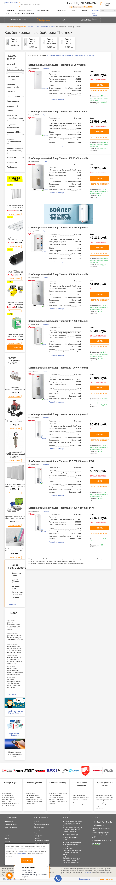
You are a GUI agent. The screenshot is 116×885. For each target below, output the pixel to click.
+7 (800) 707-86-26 (81, 3)
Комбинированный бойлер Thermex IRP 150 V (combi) (58, 227)
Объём (11, 92)
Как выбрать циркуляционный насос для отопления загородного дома (15, 671)
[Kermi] (108, 771)
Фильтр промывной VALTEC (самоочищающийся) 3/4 (17, 453)
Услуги (84, 10)
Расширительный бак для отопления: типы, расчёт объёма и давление (15, 638)
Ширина (12, 162)
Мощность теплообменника (14, 141)
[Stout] (29, 771)
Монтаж (10, 111)
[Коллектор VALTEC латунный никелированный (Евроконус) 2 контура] (15, 375)
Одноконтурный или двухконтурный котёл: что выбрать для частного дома (14, 649)
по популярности (78, 55)
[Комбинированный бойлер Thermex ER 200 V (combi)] (38, 293)
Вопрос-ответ (38, 833)
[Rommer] (97, 771)
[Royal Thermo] (85, 771)
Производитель (13, 77)
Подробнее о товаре (56, 99)
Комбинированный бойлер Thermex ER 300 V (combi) (58, 367)
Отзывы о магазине (105, 879)
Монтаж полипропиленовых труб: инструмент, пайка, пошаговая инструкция (14, 683)
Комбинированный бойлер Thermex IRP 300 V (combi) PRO (61, 508)
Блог (6, 830)
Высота (11, 158)
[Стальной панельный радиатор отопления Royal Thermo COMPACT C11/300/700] (15, 472)
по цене (43, 55)
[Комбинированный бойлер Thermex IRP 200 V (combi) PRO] (38, 476)
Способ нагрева (13, 96)
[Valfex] (40, 771)
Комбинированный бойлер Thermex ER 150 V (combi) (58, 158)
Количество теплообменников (15, 117)
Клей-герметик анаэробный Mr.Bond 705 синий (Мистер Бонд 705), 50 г (21, 550)
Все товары (15, 347)
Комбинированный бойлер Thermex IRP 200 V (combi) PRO (61, 461)
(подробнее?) (93, 103)
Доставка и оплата (25, 10)
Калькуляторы (9, 833)
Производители (39, 830)
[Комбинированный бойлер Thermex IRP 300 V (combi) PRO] (38, 522)
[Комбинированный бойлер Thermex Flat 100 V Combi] (38, 126)
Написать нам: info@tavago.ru (25, 13)
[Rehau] (18, 771)
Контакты (74, 10)
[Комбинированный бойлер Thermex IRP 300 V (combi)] (38, 429)
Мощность (13, 106)
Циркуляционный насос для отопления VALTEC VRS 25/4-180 (19, 421)
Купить (99, 85)
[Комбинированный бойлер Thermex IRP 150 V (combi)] (38, 242)
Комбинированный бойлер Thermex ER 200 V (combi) (58, 274)
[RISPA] (63, 771)
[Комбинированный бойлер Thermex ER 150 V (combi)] (38, 177)
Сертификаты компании (14, 734)
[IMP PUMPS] (74, 771)
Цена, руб (11, 64)
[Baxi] (52, 771)
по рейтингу (91, 55)
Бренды (7, 836)
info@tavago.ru (99, 825)
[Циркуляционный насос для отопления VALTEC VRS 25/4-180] (15, 408)
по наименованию (54, 55)
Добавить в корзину (14, 214)
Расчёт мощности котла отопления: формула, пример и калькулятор (14, 660)
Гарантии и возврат (43, 10)
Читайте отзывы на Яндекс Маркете (15, 712)
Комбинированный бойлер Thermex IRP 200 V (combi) (58, 321)
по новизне (66, 55)
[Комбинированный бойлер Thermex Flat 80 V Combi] (38, 80)
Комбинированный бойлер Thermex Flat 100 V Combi (58, 111)
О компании (10, 10)
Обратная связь (84, 879)
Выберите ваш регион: (95, 13)
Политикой (22, 853)
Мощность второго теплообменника (15, 150)
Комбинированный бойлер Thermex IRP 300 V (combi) (58, 414)
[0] (100, 5)
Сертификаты (38, 836)
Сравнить (46, 68)
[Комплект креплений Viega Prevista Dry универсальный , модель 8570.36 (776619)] (16, 290)
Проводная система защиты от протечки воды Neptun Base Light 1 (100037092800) (22, 517)
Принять (27, 861)
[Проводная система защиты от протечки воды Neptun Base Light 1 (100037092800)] (15, 505)
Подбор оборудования (41, 824)
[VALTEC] (7, 771)
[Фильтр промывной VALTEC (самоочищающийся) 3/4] (15, 440)
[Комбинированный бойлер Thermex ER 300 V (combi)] (38, 386)
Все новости (12, 695)
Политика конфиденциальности (41, 839)
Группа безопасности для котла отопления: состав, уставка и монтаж (13, 626)
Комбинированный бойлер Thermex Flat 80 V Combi (57, 65)
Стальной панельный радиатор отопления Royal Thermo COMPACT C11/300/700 (21, 485)
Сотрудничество (60, 10)
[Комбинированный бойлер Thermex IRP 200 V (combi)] (38, 336)
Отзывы (7, 838)
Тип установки (13, 101)
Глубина (12, 167)
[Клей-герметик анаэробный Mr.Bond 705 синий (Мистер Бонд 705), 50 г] (15, 537)
